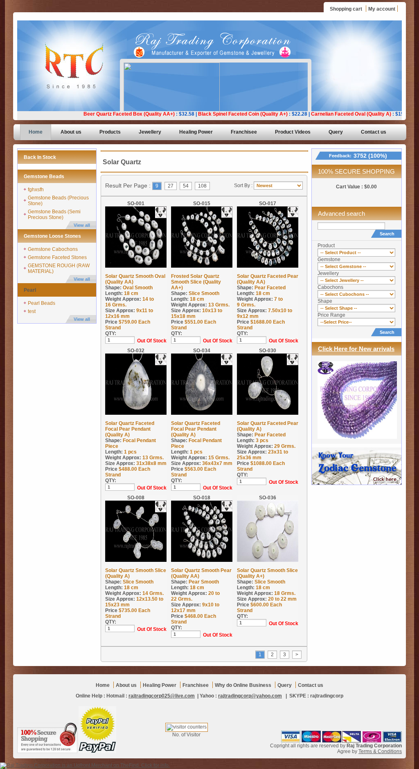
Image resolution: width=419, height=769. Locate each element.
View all (82, 225)
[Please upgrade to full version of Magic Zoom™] (136, 237)
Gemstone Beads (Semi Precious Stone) (54, 214)
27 (170, 186)
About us (71, 132)
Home (36, 132)
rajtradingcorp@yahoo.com (250, 696)
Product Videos (293, 132)
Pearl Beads (41, 303)
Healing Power (196, 132)
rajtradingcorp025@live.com (161, 696)
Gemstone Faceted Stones (57, 257)
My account (381, 9)
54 (186, 186)
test (32, 311)
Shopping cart (346, 9)
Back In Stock (40, 157)
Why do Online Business (243, 685)
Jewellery (150, 132)
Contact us (373, 132)
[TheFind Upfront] (85, 765)
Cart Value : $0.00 (356, 187)
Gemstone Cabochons (53, 249)
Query (336, 132)
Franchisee (244, 132)
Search (387, 233)
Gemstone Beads (44, 176)
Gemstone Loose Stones (52, 236)
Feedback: (358, 155)
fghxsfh (36, 189)
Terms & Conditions (380, 751)
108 (202, 186)
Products (110, 132)
